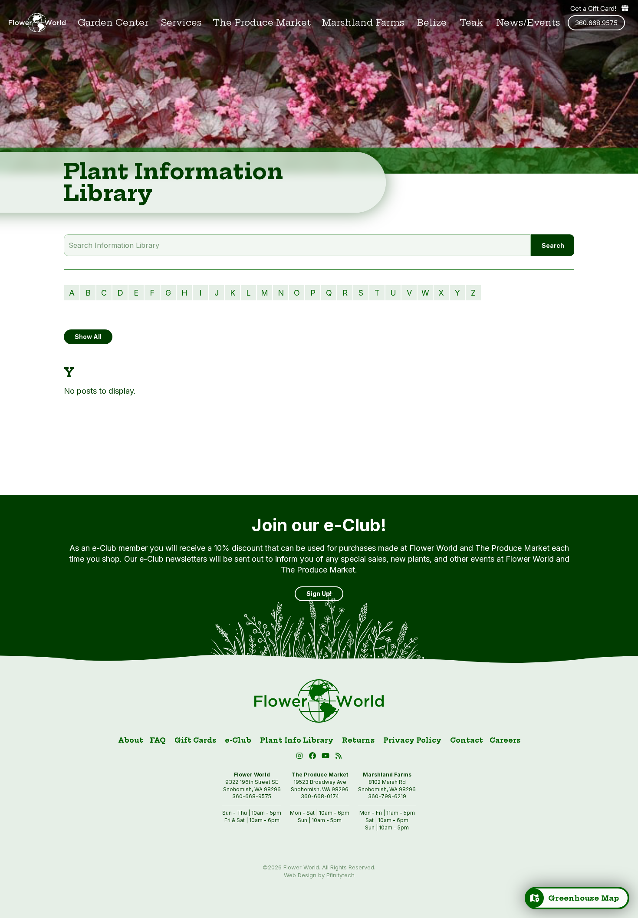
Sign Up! (319, 593)
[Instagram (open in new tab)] (300, 757)
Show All (88, 336)
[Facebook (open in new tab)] (313, 757)
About (130, 740)
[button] (326, 757)
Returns (358, 740)
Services (181, 22)
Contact (466, 740)
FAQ (158, 740)
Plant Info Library (296, 740)
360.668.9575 (596, 23)
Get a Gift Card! (593, 8)
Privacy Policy (412, 740)
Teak (471, 22)
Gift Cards (195, 740)
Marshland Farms (363, 22)
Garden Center (113, 22)
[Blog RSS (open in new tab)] (338, 757)
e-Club (238, 740)
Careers (505, 740)
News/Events (528, 22)
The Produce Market (262, 22)
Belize (432, 22)
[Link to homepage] (37, 22)
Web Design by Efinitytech (319, 875)
